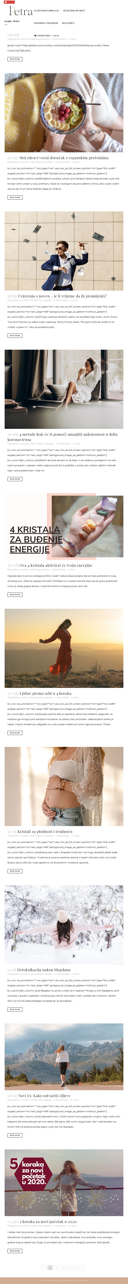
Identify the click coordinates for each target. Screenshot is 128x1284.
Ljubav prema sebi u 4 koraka (46, 693)
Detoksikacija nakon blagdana (44, 969)
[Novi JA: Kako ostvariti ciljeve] (64, 1056)
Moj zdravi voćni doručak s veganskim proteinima (64, 157)
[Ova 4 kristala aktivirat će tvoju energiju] (64, 526)
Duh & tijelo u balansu (42, 443)
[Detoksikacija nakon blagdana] (64, 924)
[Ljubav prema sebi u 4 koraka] (64, 648)
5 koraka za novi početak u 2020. (49, 1221)
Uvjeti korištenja (80, 1280)
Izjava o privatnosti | (65, 1280)
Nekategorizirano (39, 569)
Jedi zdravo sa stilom (41, 162)
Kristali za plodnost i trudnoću (44, 831)
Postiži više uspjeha (41, 300)
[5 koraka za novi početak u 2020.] (64, 1182)
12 (74, 1100)
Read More (15, 59)
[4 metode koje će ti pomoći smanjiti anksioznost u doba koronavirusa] (64, 389)
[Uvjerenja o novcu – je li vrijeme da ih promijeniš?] (64, 251)
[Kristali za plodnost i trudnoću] (64, 786)
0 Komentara (63, 162)
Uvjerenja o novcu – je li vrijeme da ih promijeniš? (62, 295)
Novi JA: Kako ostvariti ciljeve (44, 1095)
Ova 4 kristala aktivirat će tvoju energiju (56, 565)
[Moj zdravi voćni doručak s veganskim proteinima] (64, 112)
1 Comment (60, 1225)
